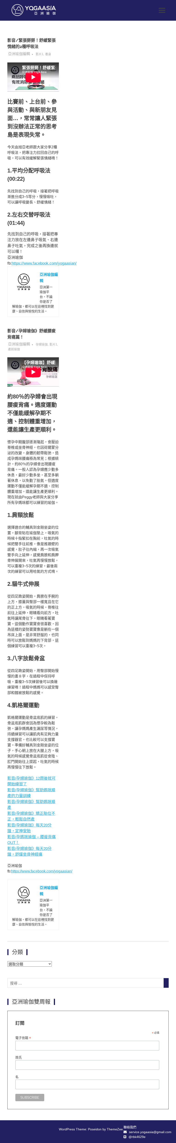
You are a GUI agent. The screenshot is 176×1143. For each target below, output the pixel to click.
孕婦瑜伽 (42, 344)
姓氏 (18, 1057)
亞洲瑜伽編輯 (19, 54)
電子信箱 (23, 1038)
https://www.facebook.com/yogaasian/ (44, 263)
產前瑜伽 (14, 349)
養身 (48, 54)
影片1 (39, 54)
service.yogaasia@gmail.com (150, 1132)
